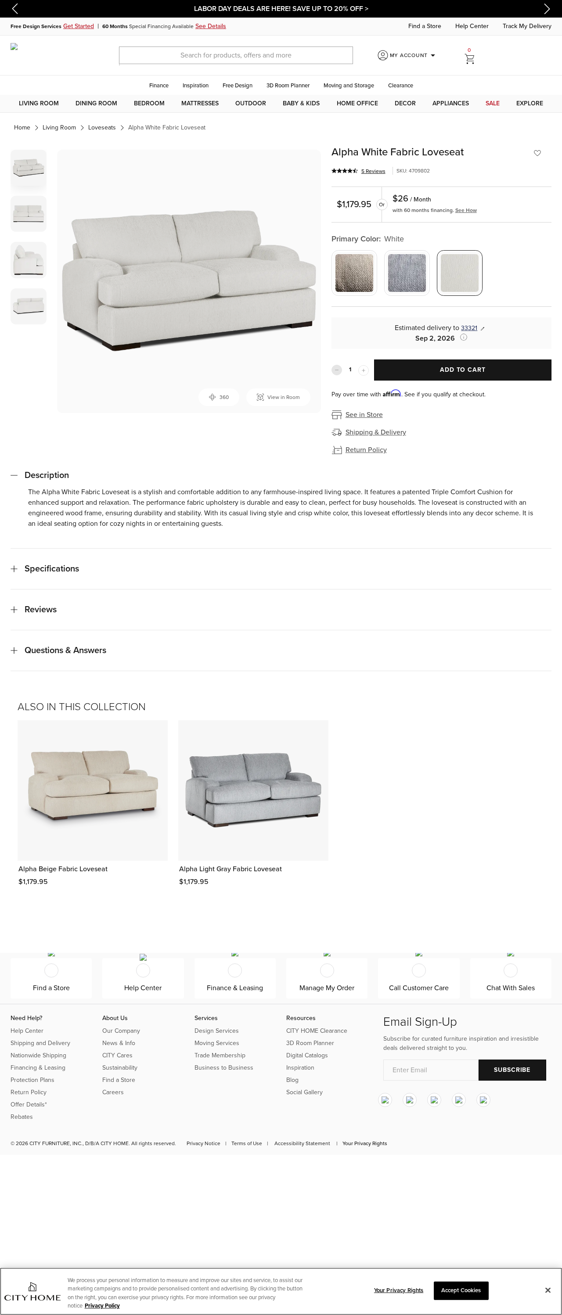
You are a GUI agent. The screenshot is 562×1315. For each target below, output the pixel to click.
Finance (159, 85)
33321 (469, 328)
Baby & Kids (301, 103)
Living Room (39, 103)
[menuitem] (39, 103)
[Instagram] (385, 1099)
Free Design (237, 85)
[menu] (281, 103)
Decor (405, 103)
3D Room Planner (288, 85)
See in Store (364, 414)
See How (466, 210)
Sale (493, 103)
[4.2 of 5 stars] (344, 170)
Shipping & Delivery (376, 432)
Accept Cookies (461, 1290)
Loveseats (102, 127)
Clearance (400, 85)
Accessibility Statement (302, 1143)
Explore (529, 103)
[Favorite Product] (537, 153)
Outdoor (250, 103)
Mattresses (200, 103)
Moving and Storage (349, 85)
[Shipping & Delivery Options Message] (461, 337)
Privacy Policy (102, 1305)
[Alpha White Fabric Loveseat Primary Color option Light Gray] (407, 273)
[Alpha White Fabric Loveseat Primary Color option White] (460, 273)
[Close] (548, 1290)
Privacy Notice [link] (203, 1143)
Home (22, 127)
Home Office (357, 103)
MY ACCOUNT (414, 55)
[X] (434, 1099)
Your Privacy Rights (364, 1143)
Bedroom (149, 103)
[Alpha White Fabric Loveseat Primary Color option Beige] (354, 273)
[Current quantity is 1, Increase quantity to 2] (363, 370)
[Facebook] (409, 1099)
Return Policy (366, 450)
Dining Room (96, 103)
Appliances (450, 103)
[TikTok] (483, 1099)
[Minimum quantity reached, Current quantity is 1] (336, 370)
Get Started (78, 26)
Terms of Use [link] (246, 1143)
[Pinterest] (458, 1099)
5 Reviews (373, 171)
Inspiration (196, 85)
